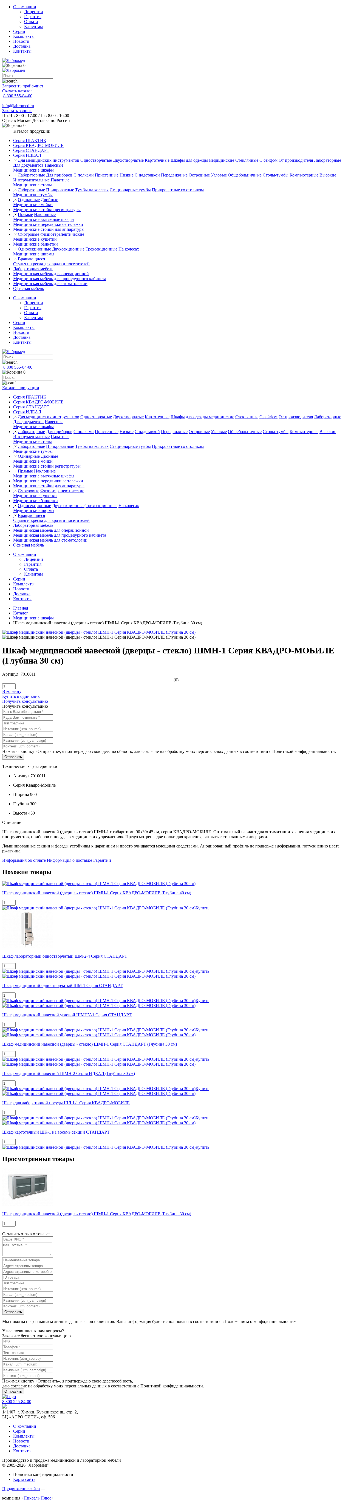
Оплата (31, 21)
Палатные (60, 180)
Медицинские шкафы (33, 170)
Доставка (21, 46)
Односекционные (34, 249)
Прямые (25, 214)
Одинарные (29, 199)
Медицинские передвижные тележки (48, 224)
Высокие (327, 175)
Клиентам (33, 26)
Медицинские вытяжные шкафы (43, 219)
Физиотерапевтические (62, 234)
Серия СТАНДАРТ (31, 150)
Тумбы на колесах (92, 189)
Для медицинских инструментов (48, 160)
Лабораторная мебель (33, 268)
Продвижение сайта (21, 1488)
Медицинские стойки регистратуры (47, 209)
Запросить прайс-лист (22, 86)
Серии (19, 31)
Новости (21, 41)
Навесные (54, 165)
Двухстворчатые (128, 160)
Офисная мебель (28, 288)
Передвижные (174, 175)
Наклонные (45, 214)
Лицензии (33, 11)
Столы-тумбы (275, 175)
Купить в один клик (21, 696)
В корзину (11, 691)
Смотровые (28, 234)
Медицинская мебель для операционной (51, 273)
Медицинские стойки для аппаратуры (48, 229)
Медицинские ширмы (33, 254)
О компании (24, 6)
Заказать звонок (17, 110)
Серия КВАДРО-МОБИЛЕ (38, 145)
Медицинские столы (32, 185)
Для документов (28, 165)
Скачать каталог (17, 91)
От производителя (296, 160)
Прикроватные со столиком (178, 189)
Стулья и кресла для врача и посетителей (51, 263)
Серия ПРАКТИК (29, 140)
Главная (20, 608)
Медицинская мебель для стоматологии (50, 283)
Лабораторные (327, 160)
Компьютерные (304, 175)
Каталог (20, 613)
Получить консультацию (25, 701)
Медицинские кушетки (35, 239)
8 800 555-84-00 (17, 95)
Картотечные (157, 160)
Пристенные (106, 175)
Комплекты (24, 36)
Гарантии (102, 860)
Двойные (49, 199)
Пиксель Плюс (37, 1498)
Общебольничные (245, 175)
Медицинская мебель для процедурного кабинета (59, 278)
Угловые (219, 175)
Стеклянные (246, 160)
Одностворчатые (96, 160)
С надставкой (147, 175)
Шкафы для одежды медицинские (202, 160)
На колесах (128, 249)
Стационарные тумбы (130, 189)
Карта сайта (24, 1479)
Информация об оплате (24, 860)
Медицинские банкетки (35, 244)
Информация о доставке (69, 860)
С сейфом (268, 160)
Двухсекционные (68, 249)
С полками (83, 175)
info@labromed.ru (18, 105)
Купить (202, 908)
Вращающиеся (31, 259)
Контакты (22, 51)
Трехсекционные (101, 249)
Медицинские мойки (33, 204)
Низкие (127, 175)
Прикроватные (60, 189)
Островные (199, 175)
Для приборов (59, 175)
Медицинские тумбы (33, 194)
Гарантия (32, 16)
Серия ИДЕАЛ (27, 155)
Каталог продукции (20, 387)
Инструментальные (31, 180)
